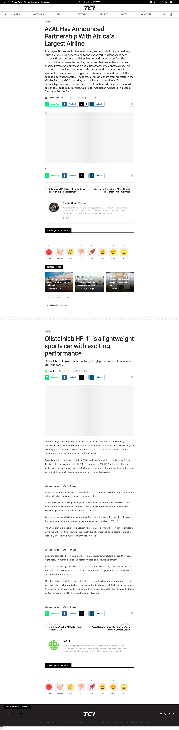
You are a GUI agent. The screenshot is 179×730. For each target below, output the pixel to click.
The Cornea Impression (19, 713)
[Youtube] (150, 2)
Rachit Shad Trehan (57, 98)
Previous (50, 297)
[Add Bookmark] (131, 104)
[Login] (171, 14)
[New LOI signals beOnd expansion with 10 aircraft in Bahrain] (59, 282)
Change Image (52, 486)
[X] (158, 2)
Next (59, 297)
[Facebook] (162, 2)
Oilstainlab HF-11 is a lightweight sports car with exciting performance (89, 346)
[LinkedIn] (165, 2)
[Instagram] (154, 2)
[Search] (164, 14)
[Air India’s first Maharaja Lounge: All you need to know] (120, 282)
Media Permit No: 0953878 (89, 2)
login (52, 305)
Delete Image (69, 486)
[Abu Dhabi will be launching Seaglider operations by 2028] (89, 282)
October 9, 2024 (76, 98)
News (48, 22)
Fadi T (51, 371)
